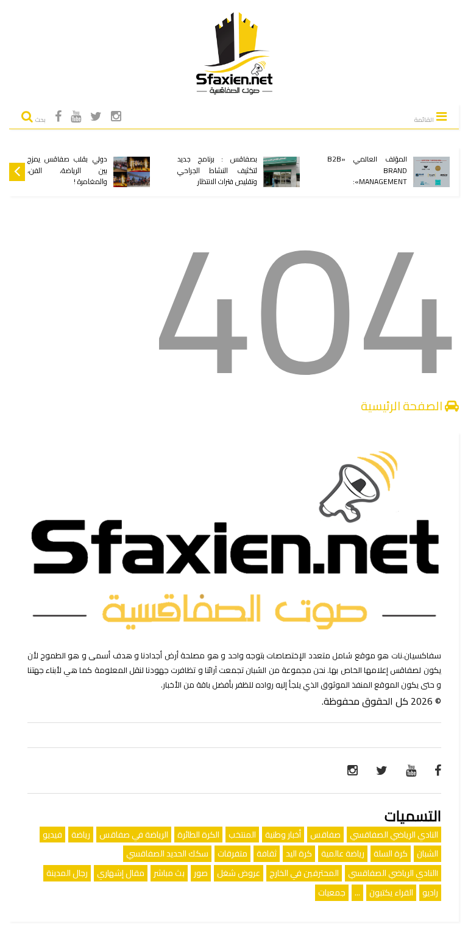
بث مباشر (169, 873)
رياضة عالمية (342, 853)
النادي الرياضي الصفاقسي (394, 834)
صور (201, 873)
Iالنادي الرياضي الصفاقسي (393, 873)
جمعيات (332, 892)
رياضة (80, 834)
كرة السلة (391, 853)
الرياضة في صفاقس (133, 834)
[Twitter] (96, 116)
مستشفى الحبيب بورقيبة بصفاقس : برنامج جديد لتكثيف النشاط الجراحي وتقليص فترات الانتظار (217, 165)
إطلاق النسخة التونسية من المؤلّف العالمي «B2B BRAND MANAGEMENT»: (367, 165)
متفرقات (232, 853)
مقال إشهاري (120, 873)
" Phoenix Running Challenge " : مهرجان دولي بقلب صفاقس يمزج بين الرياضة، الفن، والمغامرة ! (67, 159)
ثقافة (267, 853)
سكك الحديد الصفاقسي (167, 853)
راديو (430, 892)
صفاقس (325, 834)
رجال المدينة (67, 873)
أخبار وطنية (283, 834)
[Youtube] (76, 116)
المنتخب (242, 834)
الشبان (427, 853)
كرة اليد (299, 853)
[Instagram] (116, 116)
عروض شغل (238, 873)
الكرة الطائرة (198, 834)
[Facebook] (58, 116)
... (357, 892)
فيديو (52, 834)
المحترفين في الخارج (304, 873)
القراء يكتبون (391, 892)
